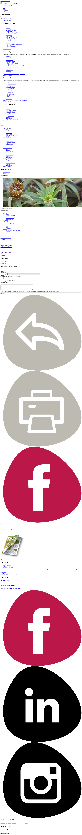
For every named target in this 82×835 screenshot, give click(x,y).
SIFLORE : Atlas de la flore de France (8, 819)
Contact (5, 47)
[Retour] (42, 370)
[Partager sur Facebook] (42, 522)
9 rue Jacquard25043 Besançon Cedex (5, 573)
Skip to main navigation (5, 1)
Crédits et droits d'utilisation (8, 585)
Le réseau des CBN (12, 33)
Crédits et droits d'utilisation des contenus (50, 291)
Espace (5, 18)
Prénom (2, 271)
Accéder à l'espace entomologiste (20, 100)
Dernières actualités (12, 47)
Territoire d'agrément (12, 32)
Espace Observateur (7, 166)
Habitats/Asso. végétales (13, 113)
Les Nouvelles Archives (13, 119)
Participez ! (11, 18)
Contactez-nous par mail (12, 574)
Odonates (10, 89)
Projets (7, 69)
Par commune (8, 71)
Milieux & (7, 101)
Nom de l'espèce (4, 274)
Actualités (8, 28)
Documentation (9, 72)
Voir (6, 172)
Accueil (2, 208)
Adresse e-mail (4, 272)
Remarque (3, 283)
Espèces (7, 49)
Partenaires (8, 43)
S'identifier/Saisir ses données (6, 5)
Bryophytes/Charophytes (13, 63)
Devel (4, 173)
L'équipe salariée (11, 38)
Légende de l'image (4, 282)
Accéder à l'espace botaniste (19, 74)
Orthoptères (10, 90)
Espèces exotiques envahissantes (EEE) (16, 65)
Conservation (11, 67)
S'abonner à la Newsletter (8, 567)
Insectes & (7, 75)
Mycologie (10, 64)
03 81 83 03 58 (4, 574)
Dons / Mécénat (9, 36)
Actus (4, 8)
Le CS (9, 40)
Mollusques (10, 92)
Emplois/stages (11, 41)
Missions (10, 31)
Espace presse (6, 566)
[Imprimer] (42, 446)
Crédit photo (3, 281)
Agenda (9, 29)
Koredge (26, 823)
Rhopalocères (11, 88)
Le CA (9, 39)
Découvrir (3, 559)
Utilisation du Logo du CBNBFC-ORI (11, 588)
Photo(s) (2, 275)
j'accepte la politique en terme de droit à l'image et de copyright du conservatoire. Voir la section (31, 291)
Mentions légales (4, 823)
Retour (7, 129)
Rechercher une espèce (9, 74)
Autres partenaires (12, 46)
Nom (2, 269)
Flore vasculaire (11, 62)
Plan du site (14, 823)
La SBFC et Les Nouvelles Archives (15, 44)
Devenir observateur (7, 565)
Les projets (8, 95)
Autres (9, 68)
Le (7, 20)
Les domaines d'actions (10, 61)
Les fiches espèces (9, 70)
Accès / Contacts (9, 35)
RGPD (9, 823)
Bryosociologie (11, 114)
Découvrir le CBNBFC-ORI (11, 30)
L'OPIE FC (10, 45)
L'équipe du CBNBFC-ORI (11, 37)
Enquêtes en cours (12, 57)
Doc (4, 11)
